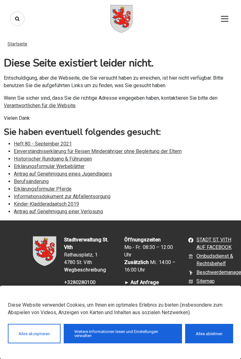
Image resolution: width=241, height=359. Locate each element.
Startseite (17, 43)
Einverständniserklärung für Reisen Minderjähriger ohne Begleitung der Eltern (98, 151)
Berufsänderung (31, 181)
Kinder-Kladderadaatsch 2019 (46, 204)
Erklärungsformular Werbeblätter (49, 166)
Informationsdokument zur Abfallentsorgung (62, 196)
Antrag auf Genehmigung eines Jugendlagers (63, 174)
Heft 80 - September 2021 (43, 144)
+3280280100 (79, 282)
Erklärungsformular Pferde (43, 189)
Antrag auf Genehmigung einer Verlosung (58, 211)
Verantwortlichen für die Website (40, 105)
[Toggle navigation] (224, 19)
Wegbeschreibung (85, 270)
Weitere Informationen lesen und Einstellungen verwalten (116, 333)
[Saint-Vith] (121, 19)
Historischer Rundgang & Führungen (53, 159)
